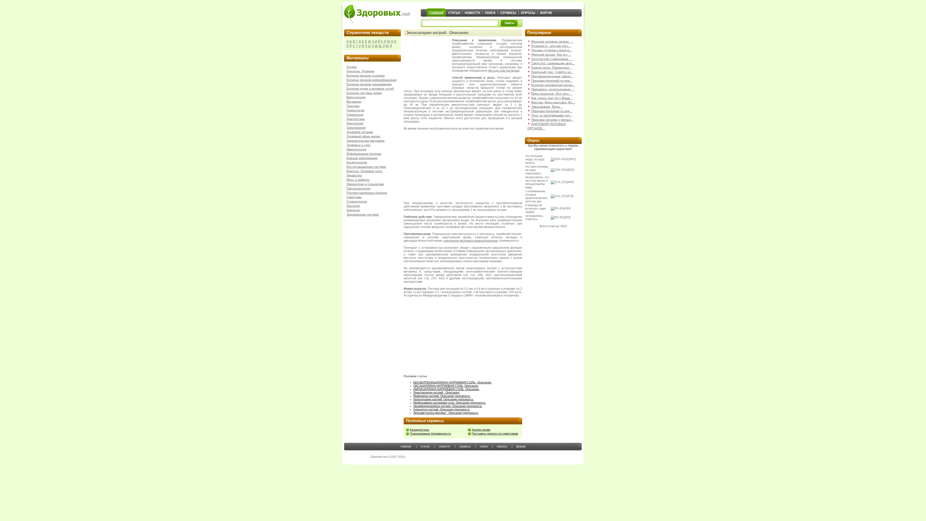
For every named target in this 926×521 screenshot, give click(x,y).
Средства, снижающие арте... (553, 63)
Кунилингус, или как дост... (551, 46)
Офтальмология (358, 188)
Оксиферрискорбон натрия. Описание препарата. (447, 406)
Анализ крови (481, 430)
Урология (353, 206)
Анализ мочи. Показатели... (551, 67)
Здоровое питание (360, 132)
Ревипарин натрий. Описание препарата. (441, 396)
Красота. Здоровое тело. (365, 171)
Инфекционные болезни (364, 154)
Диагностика (356, 119)
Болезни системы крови (364, 93)
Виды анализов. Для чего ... (551, 94)
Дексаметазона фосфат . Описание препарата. (446, 413)
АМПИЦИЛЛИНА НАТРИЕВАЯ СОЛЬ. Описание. (446, 389)
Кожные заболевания (362, 158)
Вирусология (356, 97)
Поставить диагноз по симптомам (495, 433)
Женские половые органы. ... (552, 41)
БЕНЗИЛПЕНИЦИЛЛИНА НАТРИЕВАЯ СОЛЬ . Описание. (452, 382)
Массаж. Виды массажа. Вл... (553, 102)
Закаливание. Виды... (547, 107)
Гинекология (355, 110)
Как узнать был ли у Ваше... (552, 98)
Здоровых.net (377, 14)
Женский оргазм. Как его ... (551, 54)
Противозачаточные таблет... (552, 76)
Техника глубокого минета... (551, 50)
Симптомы (354, 197)
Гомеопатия (355, 115)
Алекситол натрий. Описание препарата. (441, 409)
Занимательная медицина (365, 141)
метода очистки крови (504, 70)
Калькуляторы (419, 430)
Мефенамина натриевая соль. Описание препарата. (449, 402)
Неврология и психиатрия (365, 184)
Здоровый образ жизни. (364, 136)
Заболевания (356, 128)
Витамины (354, 101)
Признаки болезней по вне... (551, 80)
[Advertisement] (428, 63)
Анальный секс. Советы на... (552, 72)
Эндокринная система (363, 214)
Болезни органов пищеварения (369, 84)
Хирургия (353, 210)
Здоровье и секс (359, 145)
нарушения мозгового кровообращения (470, 240)
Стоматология (357, 201)
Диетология (355, 123)
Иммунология (356, 149)
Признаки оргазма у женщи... (552, 120)
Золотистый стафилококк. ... (552, 59)
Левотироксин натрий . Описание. (436, 392)
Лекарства (354, 175)
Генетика (353, 106)
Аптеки (352, 67)
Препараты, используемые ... (552, 89)
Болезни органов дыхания (366, 75)
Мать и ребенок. (358, 180)
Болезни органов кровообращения (371, 80)
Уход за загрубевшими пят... (551, 115)
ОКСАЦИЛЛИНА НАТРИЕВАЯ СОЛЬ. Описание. (446, 386)
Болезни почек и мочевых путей (370, 88)
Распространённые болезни (367, 193)
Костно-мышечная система (366, 167)
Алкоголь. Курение (360, 71)
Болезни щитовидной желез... (553, 85)
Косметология (357, 162)
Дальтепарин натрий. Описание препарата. (443, 399)
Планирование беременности (430, 433)
